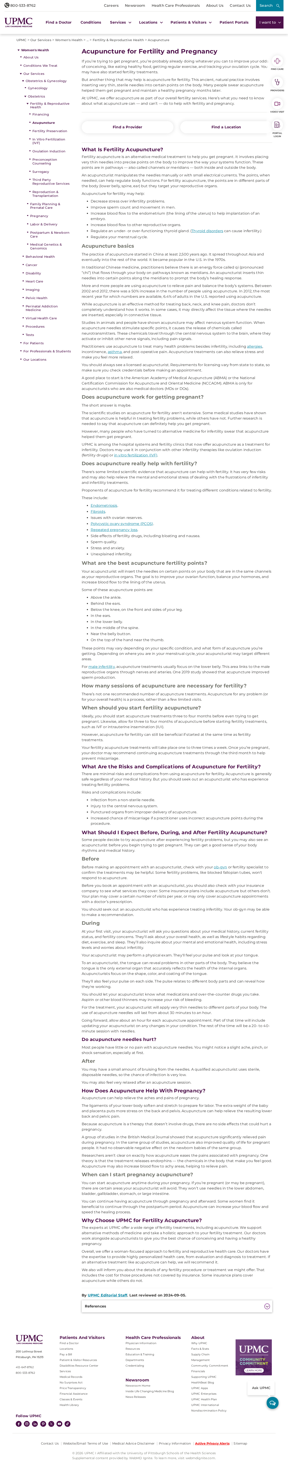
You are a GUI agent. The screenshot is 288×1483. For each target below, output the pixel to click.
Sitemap (240, 1443)
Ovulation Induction (48, 151)
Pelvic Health (36, 298)
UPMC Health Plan (204, 1399)
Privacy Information (175, 1443)
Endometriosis (104, 505)
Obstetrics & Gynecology (46, 81)
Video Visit (277, 111)
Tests (30, 335)
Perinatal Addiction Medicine (42, 308)
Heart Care (34, 281)
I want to (268, 22)
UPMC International (205, 1405)
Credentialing (135, 1365)
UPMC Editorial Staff (107, 1295)
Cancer (31, 265)
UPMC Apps (199, 1388)
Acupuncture (43, 123)
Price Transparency (73, 1388)
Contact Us (240, 5)
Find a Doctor (59, 22)
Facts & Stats (200, 1348)
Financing (40, 114)
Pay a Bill (66, 1354)
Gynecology (37, 88)
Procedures (35, 327)
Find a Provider (127, 127)
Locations (66, 1348)
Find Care (277, 69)
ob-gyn (220, 867)
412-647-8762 (25, 1367)
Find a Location (226, 127)
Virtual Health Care (41, 318)
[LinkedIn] (35, 1424)
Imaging (33, 290)
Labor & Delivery (43, 224)
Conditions (91, 22)
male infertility (101, 667)
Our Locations (34, 360)
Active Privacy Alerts (212, 1443)
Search (266, 5)
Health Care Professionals (176, 5)
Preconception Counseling (44, 161)
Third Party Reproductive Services (51, 182)
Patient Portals (234, 22)
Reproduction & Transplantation (45, 194)
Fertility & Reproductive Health (50, 105)
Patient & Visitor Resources (78, 1360)
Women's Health (35, 50)
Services (65, 1371)
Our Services (33, 74)
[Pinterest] (43, 1424)
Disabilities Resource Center (79, 1365)
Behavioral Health (40, 257)
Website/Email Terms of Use (85, 1443)
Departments (135, 1360)
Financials (198, 1371)
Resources (133, 1348)
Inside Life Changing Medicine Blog (150, 1391)
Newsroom (135, 5)
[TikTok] (67, 1424)
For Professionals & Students (47, 351)
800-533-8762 (22, 5)
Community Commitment (209, 1365)
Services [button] (118, 22)
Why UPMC (199, 1343)
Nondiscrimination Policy (209, 1410)
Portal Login (277, 135)
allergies (254, 346)
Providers (277, 90)
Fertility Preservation (49, 131)
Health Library (69, 1405)
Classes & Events (71, 1399)
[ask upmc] (273, 1403)
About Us (214, 5)
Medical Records (71, 1377)
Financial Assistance (74, 1393)
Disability (33, 273)
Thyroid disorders (207, 231)
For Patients (33, 343)
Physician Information (141, 1343)
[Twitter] (51, 1424)
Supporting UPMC (203, 1377)
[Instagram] (27, 1424)
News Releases (136, 1397)
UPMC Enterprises (204, 1393)
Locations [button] (149, 22)
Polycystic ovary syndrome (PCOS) (122, 524)
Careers (111, 5)
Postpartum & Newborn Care (50, 234)
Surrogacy (40, 172)
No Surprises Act (71, 1382)
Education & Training (140, 1354)
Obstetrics (36, 96)
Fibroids (98, 511)
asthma (115, 352)
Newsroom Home (138, 1385)
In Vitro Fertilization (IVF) (48, 141)
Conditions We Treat (40, 66)
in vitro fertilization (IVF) (135, 455)
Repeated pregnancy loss (114, 530)
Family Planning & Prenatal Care (45, 206)
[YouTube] (59, 1424)
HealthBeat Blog (202, 1382)
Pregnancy (39, 216)
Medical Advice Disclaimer (133, 1443)
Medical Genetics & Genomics (46, 246)
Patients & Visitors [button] (189, 22)
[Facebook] (19, 1424)
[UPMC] (18, 22)
